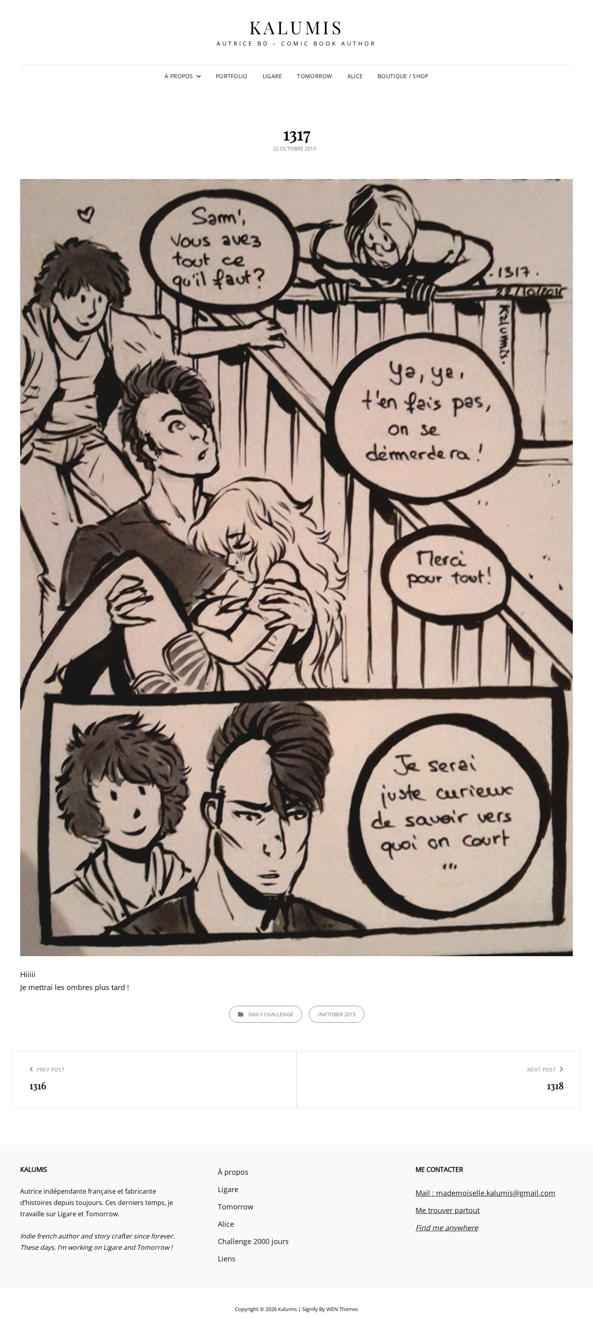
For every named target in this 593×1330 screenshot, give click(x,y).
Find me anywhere (447, 1227)
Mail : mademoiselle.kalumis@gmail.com (485, 1193)
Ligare (272, 76)
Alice (355, 76)
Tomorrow (314, 76)
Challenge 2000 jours (253, 1241)
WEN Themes (342, 1309)
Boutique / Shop (403, 76)
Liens (227, 1258)
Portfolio (232, 76)
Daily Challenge (270, 1014)
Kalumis (296, 27)
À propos (179, 76)
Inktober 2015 (336, 1014)
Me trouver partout (448, 1210)
